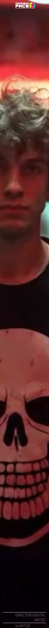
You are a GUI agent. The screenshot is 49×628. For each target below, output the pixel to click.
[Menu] (25, 314)
